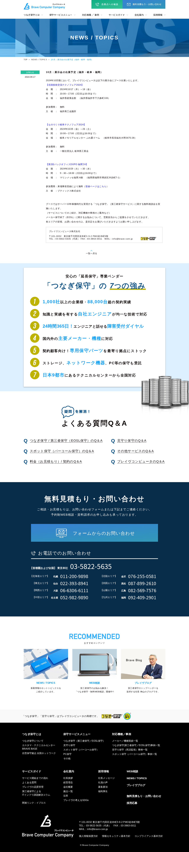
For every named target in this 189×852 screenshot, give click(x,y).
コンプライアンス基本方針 (149, 836)
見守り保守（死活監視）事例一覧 (130, 749)
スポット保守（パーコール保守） (81, 749)
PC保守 (67, 754)
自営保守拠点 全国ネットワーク (39, 753)
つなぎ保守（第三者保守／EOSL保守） (84, 741)
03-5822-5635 (94, 825)
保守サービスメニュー (60, 14)
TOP (25, 60)
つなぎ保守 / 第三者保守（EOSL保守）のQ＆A (66, 440)
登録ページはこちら (95, 186)
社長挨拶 (68, 778)
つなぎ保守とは (32, 14)
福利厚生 (103, 791)
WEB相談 (132, 771)
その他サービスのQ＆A (135, 451)
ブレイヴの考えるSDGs (76, 800)
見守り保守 (69, 745)
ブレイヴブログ (136, 785)
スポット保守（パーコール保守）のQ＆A (62, 451)
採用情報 (157, 14)
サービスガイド (117, 14)
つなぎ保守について (32, 741)
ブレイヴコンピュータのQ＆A (141, 461)
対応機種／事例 (121, 734)
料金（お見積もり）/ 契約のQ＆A (56, 461)
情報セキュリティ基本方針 (116, 836)
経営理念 (68, 782)
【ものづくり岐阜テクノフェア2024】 (66, 124)
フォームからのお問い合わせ (104, 533)
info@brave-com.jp (122, 239)
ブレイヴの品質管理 (32, 787)
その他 (66, 758)
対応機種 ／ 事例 (90, 14)
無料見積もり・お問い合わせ (147, 4)
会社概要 (68, 787)
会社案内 (139, 14)
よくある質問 (29, 782)
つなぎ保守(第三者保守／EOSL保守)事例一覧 (136, 745)
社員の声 (103, 782)
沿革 (65, 795)
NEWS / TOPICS (39, 60)
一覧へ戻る (91, 253)
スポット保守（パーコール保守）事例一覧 (134, 754)
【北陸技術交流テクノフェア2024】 (65, 85)
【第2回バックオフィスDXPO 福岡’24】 (67, 164)
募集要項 (103, 787)
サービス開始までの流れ (35, 778)
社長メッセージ (106, 778)
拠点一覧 (68, 791)
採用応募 (132, 803)
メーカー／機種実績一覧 (125, 741)
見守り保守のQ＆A (131, 440)
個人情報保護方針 (88, 836)
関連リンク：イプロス (34, 803)
